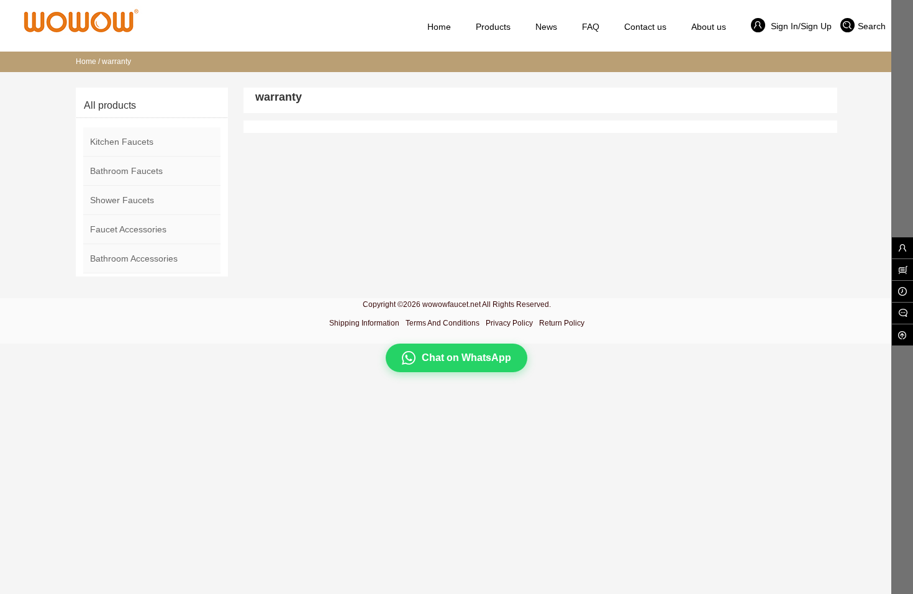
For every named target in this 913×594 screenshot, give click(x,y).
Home (86, 61)
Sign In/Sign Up (800, 26)
